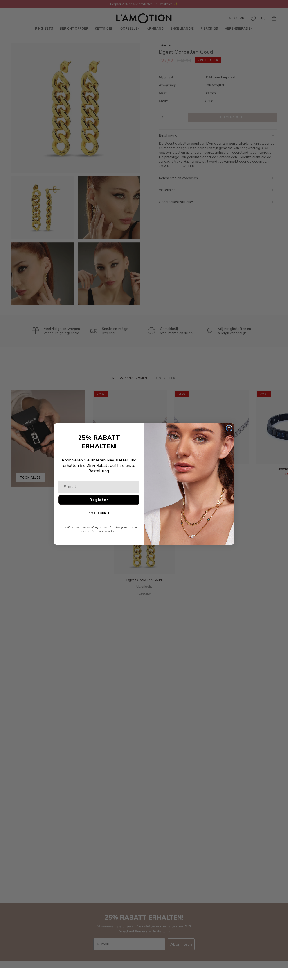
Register (99, 499)
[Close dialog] (229, 428)
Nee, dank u (99, 512)
